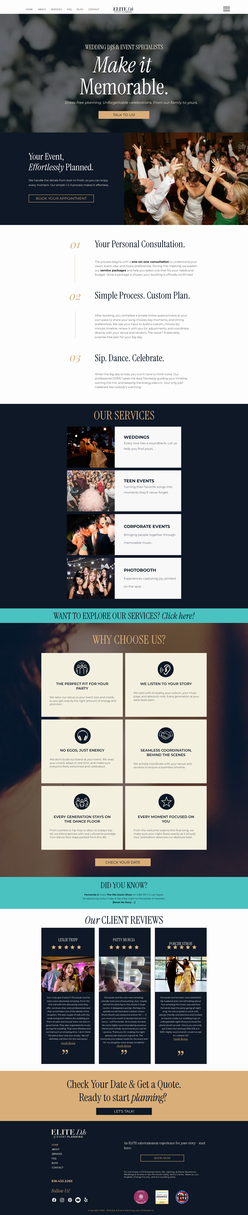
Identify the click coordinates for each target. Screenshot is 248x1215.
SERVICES (57, 1154)
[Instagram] (62, 1200)
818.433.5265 (62, 1181)
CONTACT (57, 1167)
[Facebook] (54, 1200)
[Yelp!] (86, 1200)
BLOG (55, 1163)
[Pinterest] (70, 1200)
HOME (55, 1144)
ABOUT (56, 1149)
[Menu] (226, 8)
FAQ (54, 1158)
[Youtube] (78, 1200)
